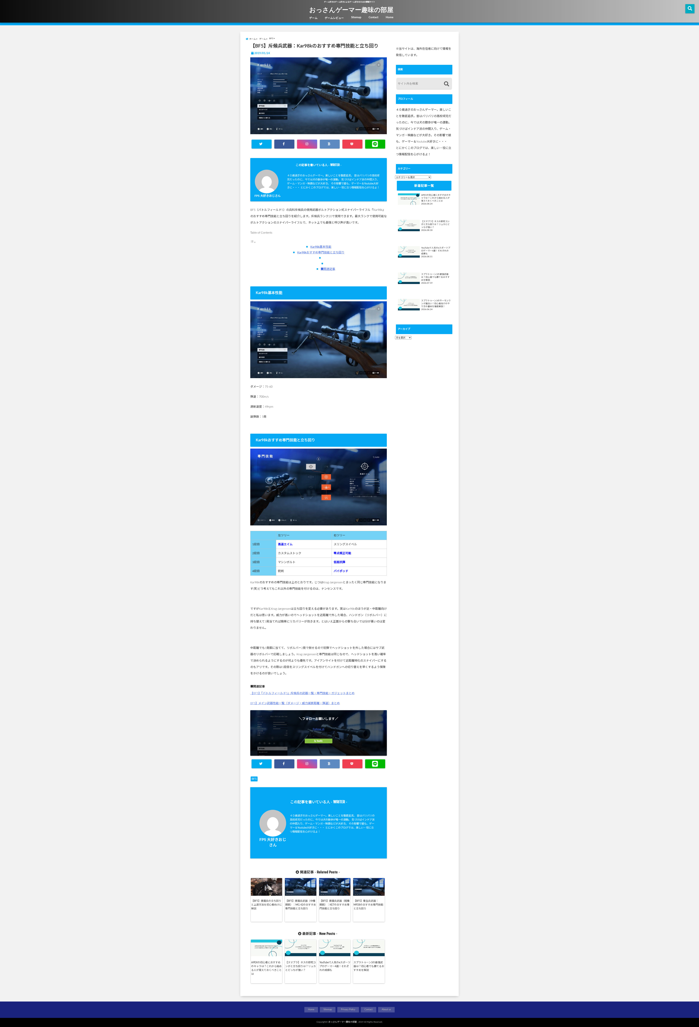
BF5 (254, 778)
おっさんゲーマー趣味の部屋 (351, 9)
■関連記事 (328, 269)
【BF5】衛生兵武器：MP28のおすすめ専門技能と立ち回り (368, 905)
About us (386, 1009)
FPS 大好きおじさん (267, 195)
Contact (373, 17)
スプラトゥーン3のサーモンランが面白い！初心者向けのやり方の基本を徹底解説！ (436, 303)
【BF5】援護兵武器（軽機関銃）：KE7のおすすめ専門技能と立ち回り (334, 905)
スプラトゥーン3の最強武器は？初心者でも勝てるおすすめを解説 (369, 966)
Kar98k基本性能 (320, 246)
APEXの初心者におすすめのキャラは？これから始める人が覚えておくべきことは (266, 968)
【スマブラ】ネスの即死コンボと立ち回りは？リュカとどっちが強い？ (300, 966)
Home (389, 17)
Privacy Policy (348, 1009)
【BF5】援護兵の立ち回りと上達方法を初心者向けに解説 (266, 905)
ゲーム (313, 18)
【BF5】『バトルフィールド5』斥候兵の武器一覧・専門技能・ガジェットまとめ (302, 693)
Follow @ (318, 729)
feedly (319, 741)
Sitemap (356, 17)
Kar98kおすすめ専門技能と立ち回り (320, 252)
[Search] (446, 84)
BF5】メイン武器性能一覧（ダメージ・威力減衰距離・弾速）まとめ (295, 703)
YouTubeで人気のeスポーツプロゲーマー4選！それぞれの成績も (334, 966)
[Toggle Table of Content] (253, 242)
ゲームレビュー (334, 18)
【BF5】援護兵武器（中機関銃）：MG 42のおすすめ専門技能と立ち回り (300, 905)
